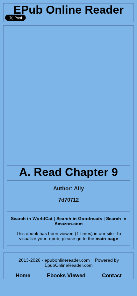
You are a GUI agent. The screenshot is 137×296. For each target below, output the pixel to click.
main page (107, 238)
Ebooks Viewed (66, 275)
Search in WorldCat (32, 218)
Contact (112, 275)
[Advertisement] (68, 94)
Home (23, 275)
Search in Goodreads (79, 218)
